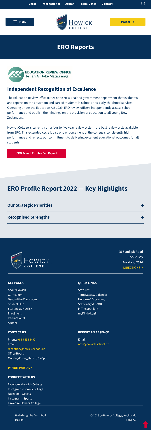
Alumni (12, 323)
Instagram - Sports (20, 398)
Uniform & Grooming (91, 299)
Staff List (83, 290)
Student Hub (16, 304)
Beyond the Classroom (22, 299)
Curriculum (15, 295)
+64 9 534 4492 (26, 339)
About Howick (17, 290)
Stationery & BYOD (90, 304)
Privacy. (131, 420)
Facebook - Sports (19, 394)
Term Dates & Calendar (92, 295)
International (16, 318)
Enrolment (15, 313)
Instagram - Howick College (25, 389)
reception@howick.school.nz (26, 349)
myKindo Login (87, 313)
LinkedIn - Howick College (24, 403)
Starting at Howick (20, 309)
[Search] (143, 3)
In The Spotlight (88, 309)
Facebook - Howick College (25, 384)
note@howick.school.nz (93, 344)
